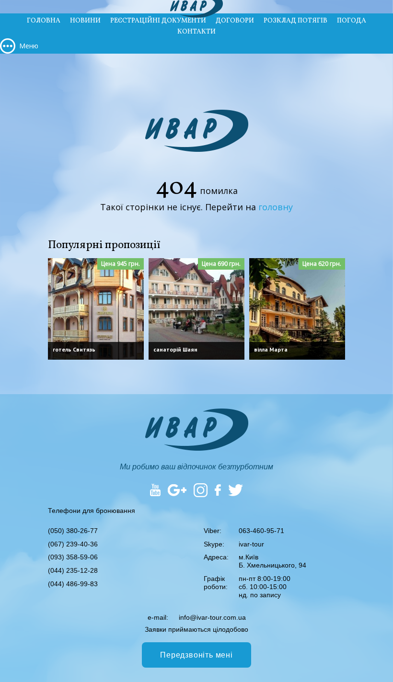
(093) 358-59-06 (73, 557)
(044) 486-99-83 (73, 584)
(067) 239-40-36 (73, 544)
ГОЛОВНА (43, 20)
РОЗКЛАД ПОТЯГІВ (295, 20)
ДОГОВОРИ (235, 20)
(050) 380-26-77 (73, 530)
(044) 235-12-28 (73, 570)
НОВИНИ (85, 20)
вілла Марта (271, 349)
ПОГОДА (351, 20)
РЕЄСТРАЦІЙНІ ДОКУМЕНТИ (158, 20)
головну (275, 207)
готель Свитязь (74, 349)
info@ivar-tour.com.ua (212, 617)
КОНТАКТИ (196, 31)
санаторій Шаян (175, 349)
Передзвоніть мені (196, 655)
